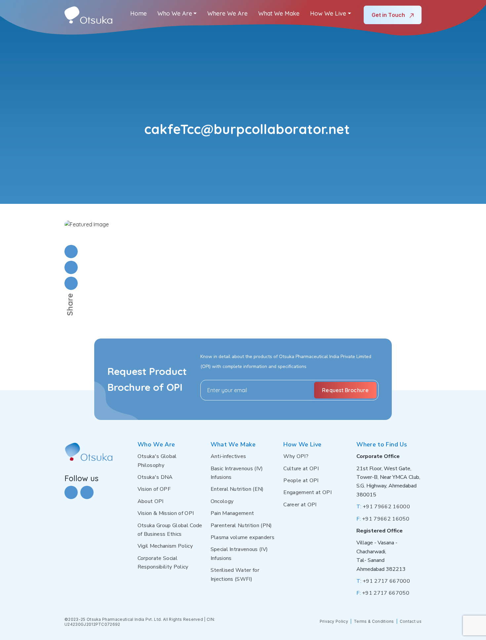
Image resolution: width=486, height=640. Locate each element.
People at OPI (300, 480)
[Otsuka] (88, 15)
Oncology (222, 501)
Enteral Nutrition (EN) (237, 489)
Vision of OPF (154, 489)
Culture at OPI (300, 468)
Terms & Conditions (374, 621)
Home (138, 13)
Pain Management (232, 513)
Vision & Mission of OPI (166, 513)
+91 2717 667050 (382, 593)
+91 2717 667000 (383, 581)
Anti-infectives (228, 456)
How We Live (328, 13)
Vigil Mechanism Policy (165, 546)
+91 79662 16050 (382, 519)
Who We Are (174, 13)
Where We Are (227, 13)
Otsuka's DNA (155, 477)
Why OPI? (295, 456)
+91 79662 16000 (383, 506)
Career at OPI (299, 504)
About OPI (151, 501)
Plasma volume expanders (242, 537)
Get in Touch (389, 15)
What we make (279, 13)
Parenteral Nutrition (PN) (241, 525)
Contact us (411, 621)
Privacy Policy (334, 621)
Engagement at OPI (307, 492)
